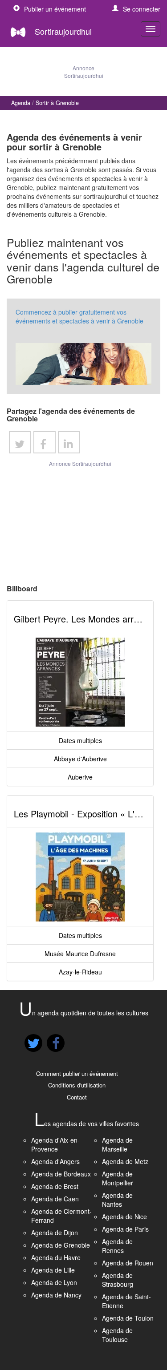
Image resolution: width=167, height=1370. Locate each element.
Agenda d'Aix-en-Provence (55, 1144)
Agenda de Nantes (117, 1199)
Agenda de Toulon (128, 1317)
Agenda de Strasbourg (117, 1280)
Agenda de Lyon (54, 1282)
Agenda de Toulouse (117, 1335)
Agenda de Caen (55, 1198)
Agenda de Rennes (117, 1246)
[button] (136, 9)
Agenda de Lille (53, 1269)
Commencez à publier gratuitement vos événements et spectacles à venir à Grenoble (79, 316)
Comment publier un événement (77, 1073)
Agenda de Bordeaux (61, 1173)
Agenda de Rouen (127, 1262)
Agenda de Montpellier (117, 1178)
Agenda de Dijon (54, 1232)
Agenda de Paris (125, 1229)
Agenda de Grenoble (60, 1245)
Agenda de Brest (54, 1186)
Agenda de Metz (125, 1161)
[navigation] (150, 28)
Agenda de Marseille (117, 1144)
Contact (77, 1097)
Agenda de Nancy (56, 1294)
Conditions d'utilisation (77, 1085)
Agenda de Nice (124, 1216)
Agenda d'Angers (55, 1161)
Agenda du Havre (56, 1257)
